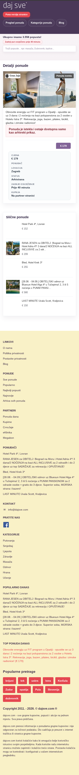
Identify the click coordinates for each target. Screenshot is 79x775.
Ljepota (7, 551)
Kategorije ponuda (41, 22)
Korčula (63, 680)
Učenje (7, 577)
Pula (38, 689)
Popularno (9, 384)
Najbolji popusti (12, 390)
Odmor (7, 567)
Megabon (8, 437)
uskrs (34, 680)
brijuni (10, 680)
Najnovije (8, 395)
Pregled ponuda (15, 22)
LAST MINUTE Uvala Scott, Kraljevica (25, 493)
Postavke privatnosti (14, 358)
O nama (7, 347)
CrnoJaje (8, 427)
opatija (24, 689)
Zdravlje (7, 556)
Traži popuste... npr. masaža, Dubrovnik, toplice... (29, 48)
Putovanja (9, 540)
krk (22, 680)
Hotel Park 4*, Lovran (15, 453)
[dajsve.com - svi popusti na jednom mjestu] (15, 5)
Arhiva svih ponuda (14, 400)
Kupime (7, 421)
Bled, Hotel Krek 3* (14, 471)
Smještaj (8, 545)
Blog (61, 22)
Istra (48, 680)
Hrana (6, 572)
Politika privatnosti (13, 353)
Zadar (9, 689)
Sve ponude (10, 379)
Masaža (7, 561)
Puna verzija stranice (17, 14)
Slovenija (53, 689)
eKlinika (7, 432)
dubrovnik (12, 698)
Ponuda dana (11, 416)
